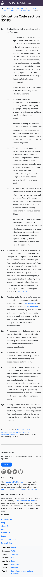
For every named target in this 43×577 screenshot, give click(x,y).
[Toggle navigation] (39, 3)
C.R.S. (13, 551)
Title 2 (27, 8)
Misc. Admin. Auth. (25, 10)
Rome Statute (16, 571)
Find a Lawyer (6, 519)
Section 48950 (30, 303)
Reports (4, 536)
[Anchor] (19, 32)
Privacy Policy (6, 543)
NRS (13, 557)
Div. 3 (34, 8)
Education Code (17, 8)
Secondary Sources (8, 539)
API (2, 529)
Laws (13, 561)
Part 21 (6, 10)
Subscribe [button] (6, 464)
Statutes (14, 554)
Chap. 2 (14, 10)
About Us (5, 526)
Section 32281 (22, 291)
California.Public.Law (20, 3)
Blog (3, 523)
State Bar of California (13, 482)
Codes (8, 8)
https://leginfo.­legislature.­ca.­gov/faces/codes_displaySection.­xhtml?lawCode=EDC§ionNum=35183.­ (21, 432)
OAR (13, 564)
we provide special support (24, 501)
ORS (17, 564)
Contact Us (5, 533)
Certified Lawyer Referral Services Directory (18, 489)
